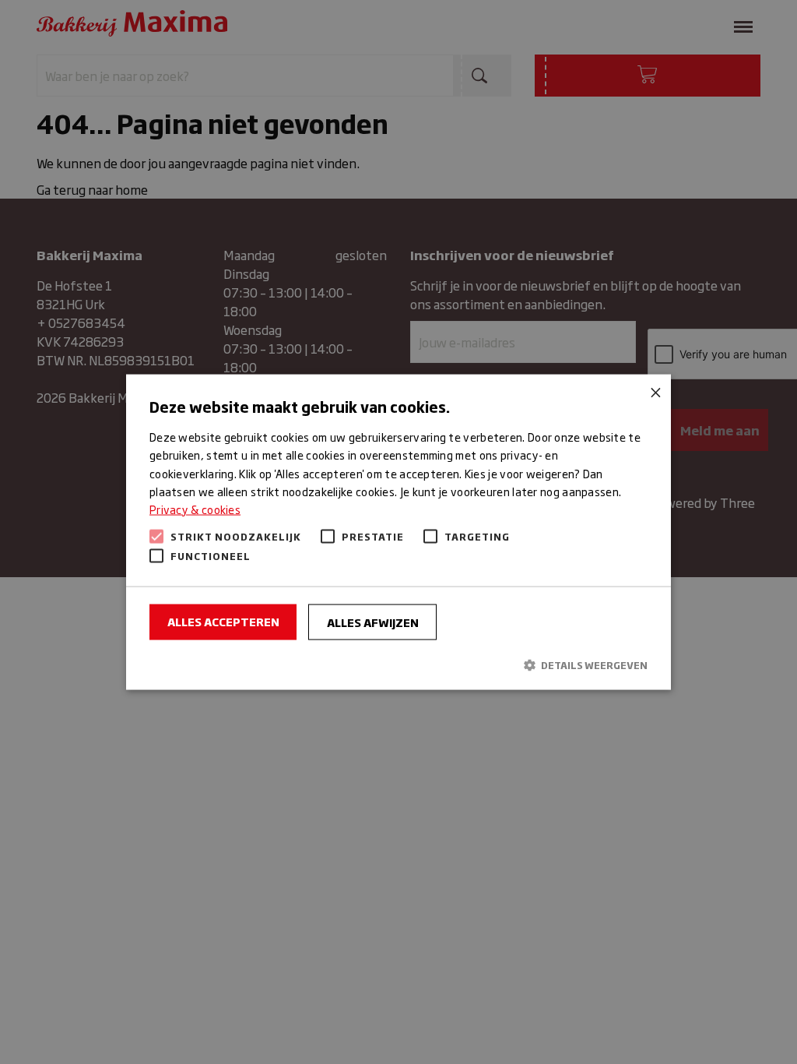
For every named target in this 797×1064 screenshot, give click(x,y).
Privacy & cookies (195, 508)
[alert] (398, 532)
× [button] (653, 392)
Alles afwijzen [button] (373, 621)
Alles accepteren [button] (223, 620)
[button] (398, 664)
